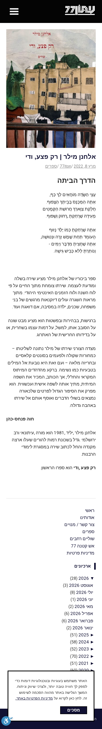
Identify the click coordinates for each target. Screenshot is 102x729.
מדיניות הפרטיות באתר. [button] (34, 698)
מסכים (73, 710)
